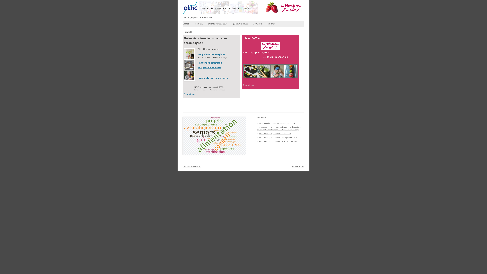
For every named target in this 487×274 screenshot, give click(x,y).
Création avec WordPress (192, 167)
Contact (271, 24)
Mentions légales (298, 167)
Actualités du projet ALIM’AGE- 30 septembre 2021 (278, 137)
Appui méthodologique (212, 54)
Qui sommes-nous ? (240, 24)
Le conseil (199, 24)
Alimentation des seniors (213, 78)
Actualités (257, 24)
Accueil (186, 24)
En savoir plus (189, 94)
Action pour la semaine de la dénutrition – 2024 (277, 123)
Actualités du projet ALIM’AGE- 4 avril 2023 (275, 133)
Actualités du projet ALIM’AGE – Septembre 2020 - (278, 141)
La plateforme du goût (217, 24)
